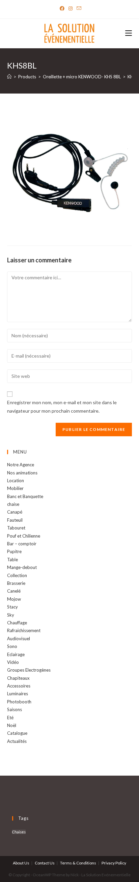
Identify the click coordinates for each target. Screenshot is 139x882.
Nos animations (22, 472)
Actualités (17, 741)
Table (12, 559)
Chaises (19, 832)
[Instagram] (70, 8)
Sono (12, 646)
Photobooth (19, 701)
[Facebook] (62, 8)
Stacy (12, 606)
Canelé (14, 591)
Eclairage (16, 654)
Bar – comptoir (21, 543)
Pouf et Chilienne (23, 536)
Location (15, 480)
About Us (21, 862)
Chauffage (17, 622)
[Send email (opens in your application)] (78, 8)
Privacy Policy (114, 862)
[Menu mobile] (128, 33)
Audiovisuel (18, 638)
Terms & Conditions (78, 862)
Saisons (14, 709)
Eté (10, 717)
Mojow (14, 599)
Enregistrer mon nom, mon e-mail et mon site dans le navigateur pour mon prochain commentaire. (62, 406)
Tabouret (16, 527)
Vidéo (13, 662)
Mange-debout (22, 567)
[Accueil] (9, 76)
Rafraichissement (23, 630)
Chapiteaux (18, 678)
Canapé (14, 512)
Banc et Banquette (25, 496)
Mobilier (15, 488)
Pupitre (14, 551)
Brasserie (16, 583)
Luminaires (17, 693)
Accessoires (18, 686)
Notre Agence (20, 464)
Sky (10, 615)
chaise (13, 504)
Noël (11, 725)
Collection (17, 575)
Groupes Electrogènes (29, 670)
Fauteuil (15, 520)
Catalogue (17, 733)
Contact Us (45, 862)
